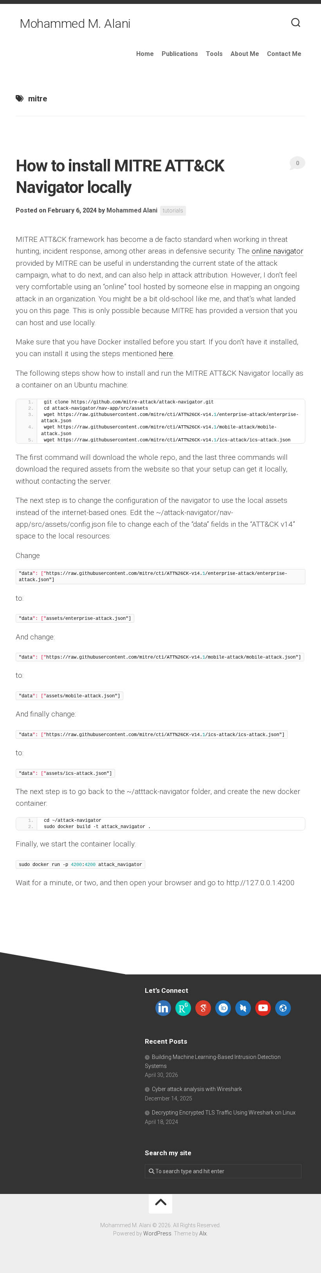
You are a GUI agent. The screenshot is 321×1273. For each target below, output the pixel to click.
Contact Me (284, 54)
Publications (180, 54)
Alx (203, 1233)
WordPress (157, 1233)
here (166, 353)
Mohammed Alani (131, 210)
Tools (214, 54)
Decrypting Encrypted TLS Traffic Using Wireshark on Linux (224, 1112)
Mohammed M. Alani (75, 23)
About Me (245, 54)
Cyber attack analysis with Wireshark (197, 1089)
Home (145, 54)
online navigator (277, 251)
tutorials (173, 210)
